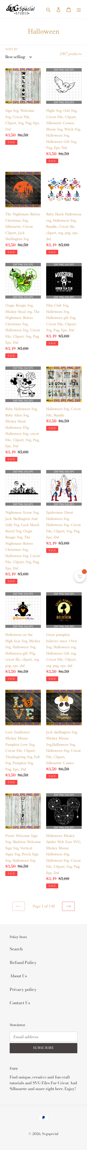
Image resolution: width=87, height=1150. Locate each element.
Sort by (11, 49)
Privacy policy (23, 989)
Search (16, 949)
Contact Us (20, 1003)
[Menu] (79, 9)
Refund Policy (23, 962)
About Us (18, 976)
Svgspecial (50, 1133)
